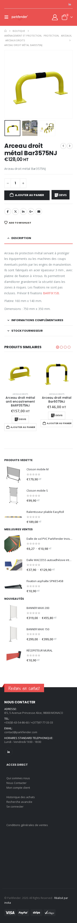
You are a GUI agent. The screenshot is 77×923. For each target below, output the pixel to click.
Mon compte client (18, 788)
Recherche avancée (19, 802)
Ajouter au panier (29, 195)
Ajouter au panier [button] (22, 427)
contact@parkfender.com (20, 732)
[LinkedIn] (70, 4)
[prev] (63, 146)
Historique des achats (20, 797)
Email (38, 211)
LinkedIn (23, 211)
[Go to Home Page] (5, 31)
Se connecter (15, 806)
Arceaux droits (20, 394)
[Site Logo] (19, 17)
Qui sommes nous (18, 778)
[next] (70, 146)
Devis (63, 195)
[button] (7, 17)
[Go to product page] (20, 373)
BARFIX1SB (51, 293)
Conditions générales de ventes (27, 825)
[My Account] (55, 17)
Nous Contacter (16, 783)
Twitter (15, 211)
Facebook (7, 211)
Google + (31, 211)
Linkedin (9, 752)
